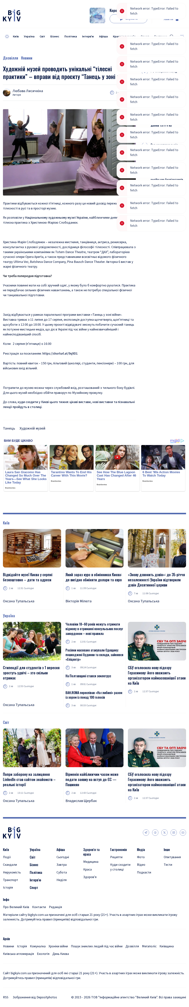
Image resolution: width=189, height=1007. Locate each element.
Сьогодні (62, 857)
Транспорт (10, 880)
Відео (141, 864)
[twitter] (164, 832)
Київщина (166, 946)
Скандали (10, 864)
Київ (16, 36)
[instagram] (174, 832)
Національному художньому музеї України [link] (56, 217)
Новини (26, 57)
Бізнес (54, 36)
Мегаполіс (149, 946)
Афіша (103, 36)
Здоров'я (90, 877)
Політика (70, 36)
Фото (141, 857)
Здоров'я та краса (91, 852)
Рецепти (116, 857)
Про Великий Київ (16, 907)
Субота (61, 872)
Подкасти (144, 872)
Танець (9, 428)
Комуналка (38, 946)
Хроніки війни (58, 946)
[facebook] (155, 832)
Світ (42, 36)
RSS (5, 997)
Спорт (34, 887)
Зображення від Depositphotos (35, 997)
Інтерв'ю (88, 36)
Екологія (43, 954)
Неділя (61, 880)
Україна (29, 36)
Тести (168, 864)
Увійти (168, 19)
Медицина (90, 861)
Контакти (39, 907)
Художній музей (32, 428)
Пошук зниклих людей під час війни (97, 946)
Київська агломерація (18, 954)
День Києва (60, 954)
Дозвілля (10, 57)
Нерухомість (12, 872)
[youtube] (183, 832)
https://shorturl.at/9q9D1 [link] (60, 353)
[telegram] (146, 832)
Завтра (61, 864)
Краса (87, 869)
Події (7, 857)
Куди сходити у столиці (120, 867)
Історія (8, 887)
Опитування (172, 857)
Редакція (55, 907)
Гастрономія (118, 849)
